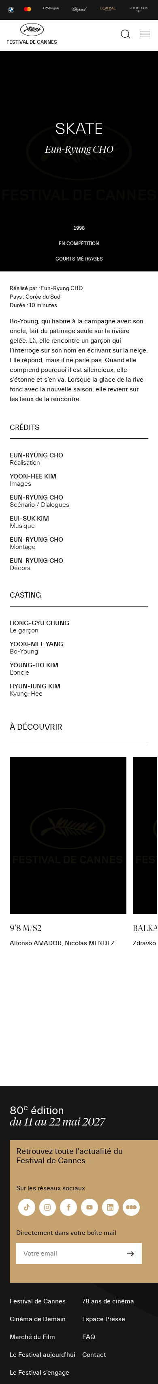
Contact (94, 1354)
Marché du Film (32, 1337)
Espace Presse (103, 1319)
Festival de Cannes (38, 1301)
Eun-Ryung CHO (36, 455)
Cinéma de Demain (38, 1319)
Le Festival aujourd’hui (42, 1354)
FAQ (88, 1337)
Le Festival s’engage (39, 1372)
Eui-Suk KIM (29, 518)
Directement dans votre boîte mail (66, 1233)
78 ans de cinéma (108, 1301)
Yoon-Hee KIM (33, 476)
